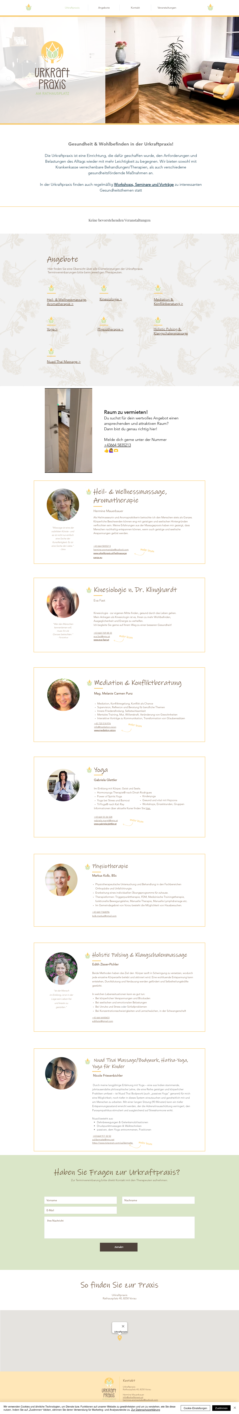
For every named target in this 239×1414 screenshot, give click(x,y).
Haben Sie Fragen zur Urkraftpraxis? (117, 1172)
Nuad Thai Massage (62, 361)
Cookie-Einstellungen (195, 1408)
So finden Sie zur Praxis (119, 1285)
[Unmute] (55, 468)
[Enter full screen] (87, 468)
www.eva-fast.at (101, 639)
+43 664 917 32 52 (102, 1136)
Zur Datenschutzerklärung (145, 1409)
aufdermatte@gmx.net (103, 1139)
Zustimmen (221, 1408)
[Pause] (49, 468)
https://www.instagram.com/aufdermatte (112, 1143)
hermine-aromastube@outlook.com (111, 549)
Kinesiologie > (111, 299)
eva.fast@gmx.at (102, 636)
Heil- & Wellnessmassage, (67, 300)
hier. (148, 808)
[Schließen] (235, 1408)
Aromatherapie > (60, 304)
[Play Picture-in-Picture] (81, 468)
